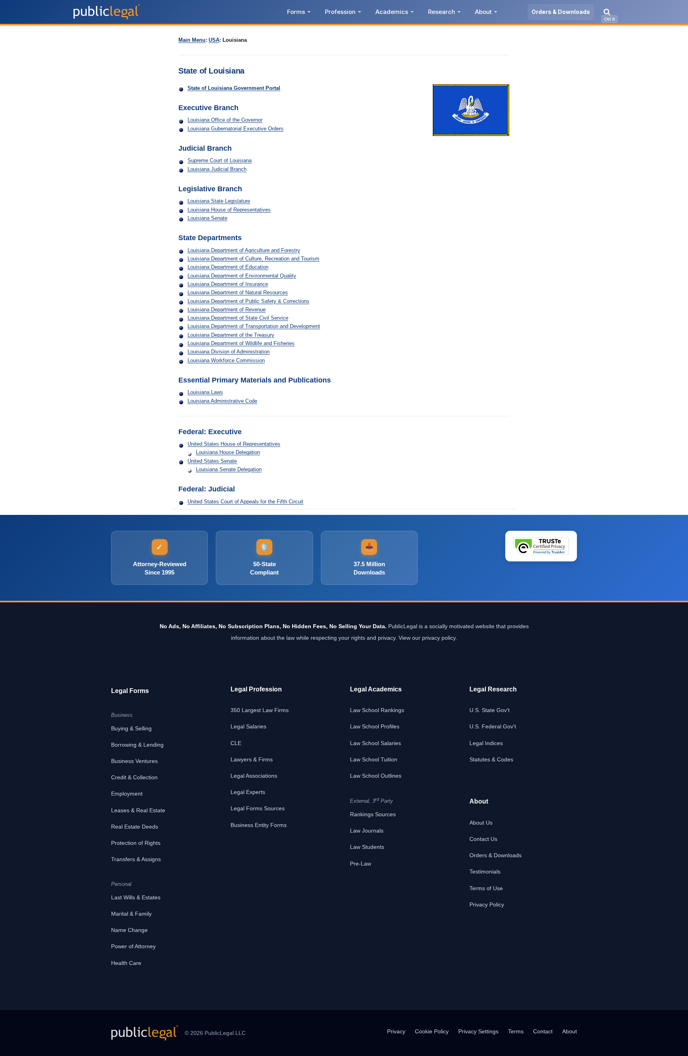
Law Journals (366, 830)
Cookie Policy (432, 1031)
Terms (516, 1031)
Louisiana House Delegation (228, 452)
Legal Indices (486, 743)
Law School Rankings (377, 710)
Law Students (367, 847)
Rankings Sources (373, 814)
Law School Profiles (374, 726)
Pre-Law (360, 863)
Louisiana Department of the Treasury (231, 335)
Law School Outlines (375, 776)
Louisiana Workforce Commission (226, 360)
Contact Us (483, 839)
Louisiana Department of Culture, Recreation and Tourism (253, 259)
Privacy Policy (486, 904)
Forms (296, 12)
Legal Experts (248, 792)
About (483, 12)
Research (441, 12)
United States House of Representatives (234, 444)
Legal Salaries (248, 726)
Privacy (396, 1031)
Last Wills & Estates (135, 897)
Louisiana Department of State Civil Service (238, 318)
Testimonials (484, 871)
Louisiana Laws (205, 392)
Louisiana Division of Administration (229, 352)
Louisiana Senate (207, 218)
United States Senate (212, 461)
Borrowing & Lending (137, 745)
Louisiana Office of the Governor (225, 120)
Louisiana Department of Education (228, 267)
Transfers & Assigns (136, 859)
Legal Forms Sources (258, 808)
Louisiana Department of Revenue (227, 310)
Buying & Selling (131, 728)
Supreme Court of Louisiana (220, 160)
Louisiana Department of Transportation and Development (254, 326)
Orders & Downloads (561, 11)
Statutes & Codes (491, 759)
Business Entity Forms (259, 825)
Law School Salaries (375, 743)
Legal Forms (130, 690)
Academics (391, 12)
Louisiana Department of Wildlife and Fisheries (241, 343)
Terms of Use (486, 888)
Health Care (126, 963)
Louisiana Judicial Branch (217, 169)
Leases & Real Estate (138, 810)
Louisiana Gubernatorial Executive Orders (235, 129)
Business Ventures (134, 761)
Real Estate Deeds (134, 826)
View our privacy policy (427, 638)
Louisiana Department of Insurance (228, 284)
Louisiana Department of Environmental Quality (242, 276)
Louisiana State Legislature (219, 201)
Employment (127, 793)
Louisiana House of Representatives (229, 210)
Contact (543, 1031)
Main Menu (191, 40)
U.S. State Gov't (489, 710)
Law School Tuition (373, 759)
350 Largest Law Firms (260, 710)
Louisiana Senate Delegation (229, 469)
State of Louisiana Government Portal (234, 88)
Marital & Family (131, 913)
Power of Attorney (133, 946)
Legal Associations (254, 776)
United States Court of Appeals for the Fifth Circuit (245, 502)
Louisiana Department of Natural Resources (238, 292)
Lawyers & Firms (252, 759)
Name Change (129, 930)
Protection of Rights (135, 843)
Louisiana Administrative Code (222, 401)
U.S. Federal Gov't (492, 726)
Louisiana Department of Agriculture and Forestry (244, 250)
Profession (340, 12)
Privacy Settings (478, 1031)
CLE (236, 743)
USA (214, 40)
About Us (481, 822)
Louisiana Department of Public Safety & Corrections (248, 301)
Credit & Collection (134, 777)
